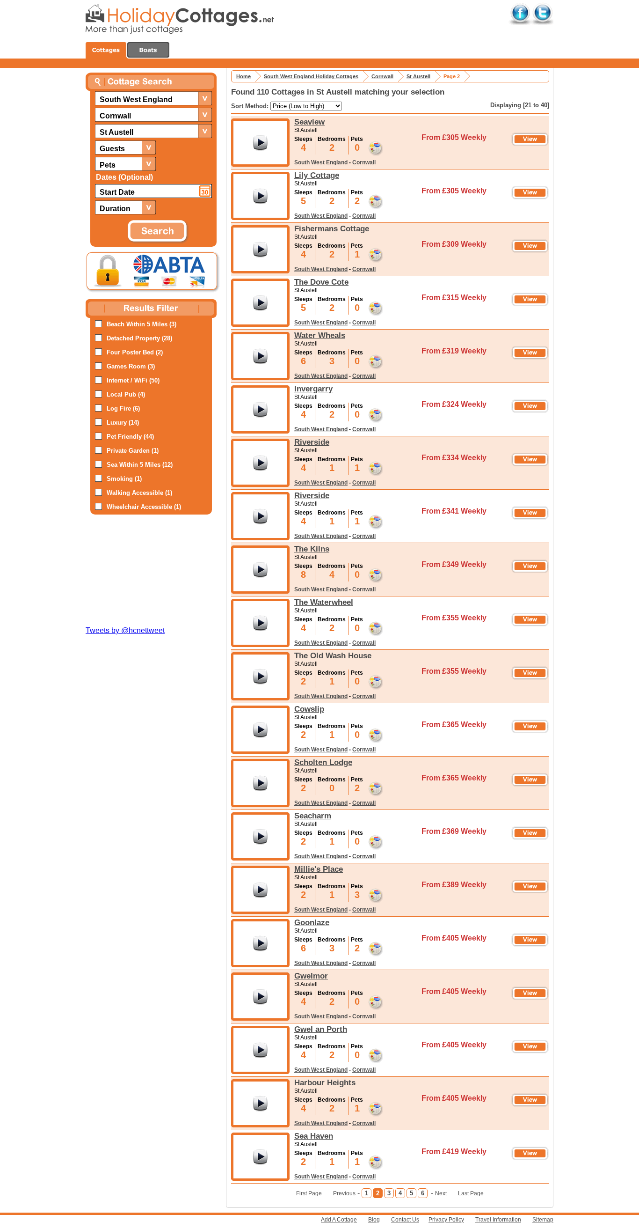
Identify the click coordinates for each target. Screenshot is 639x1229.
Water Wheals (319, 335)
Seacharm (312, 815)
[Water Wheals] (260, 356)
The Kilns (311, 548)
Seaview (309, 121)
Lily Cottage (316, 175)
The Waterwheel (323, 602)
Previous (344, 1193)
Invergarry (313, 388)
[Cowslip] (260, 729)
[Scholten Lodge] (260, 783)
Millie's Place (318, 869)
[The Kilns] (260, 569)
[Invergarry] (260, 409)
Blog (374, 1219)
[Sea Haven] (260, 1156)
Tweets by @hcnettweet (125, 630)
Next (441, 1193)
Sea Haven (313, 1136)
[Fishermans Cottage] (260, 249)
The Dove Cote (321, 282)
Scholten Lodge (323, 762)
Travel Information (498, 1219)
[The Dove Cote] (260, 302)
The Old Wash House (332, 655)
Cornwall (364, 162)
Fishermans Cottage (331, 228)
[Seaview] (260, 142)
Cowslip (309, 709)
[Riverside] (260, 463)
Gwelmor (311, 975)
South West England (321, 162)
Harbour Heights (325, 1082)
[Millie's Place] (260, 890)
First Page (309, 1193)
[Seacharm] (260, 836)
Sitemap (542, 1219)
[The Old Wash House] (260, 676)
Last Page (471, 1193)
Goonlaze (311, 922)
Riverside (311, 442)
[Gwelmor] (260, 996)
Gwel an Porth (320, 1029)
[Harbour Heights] (260, 1103)
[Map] (373, 146)
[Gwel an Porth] (260, 1050)
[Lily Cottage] (260, 196)
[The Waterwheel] (260, 623)
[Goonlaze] (260, 943)
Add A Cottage (339, 1219)
